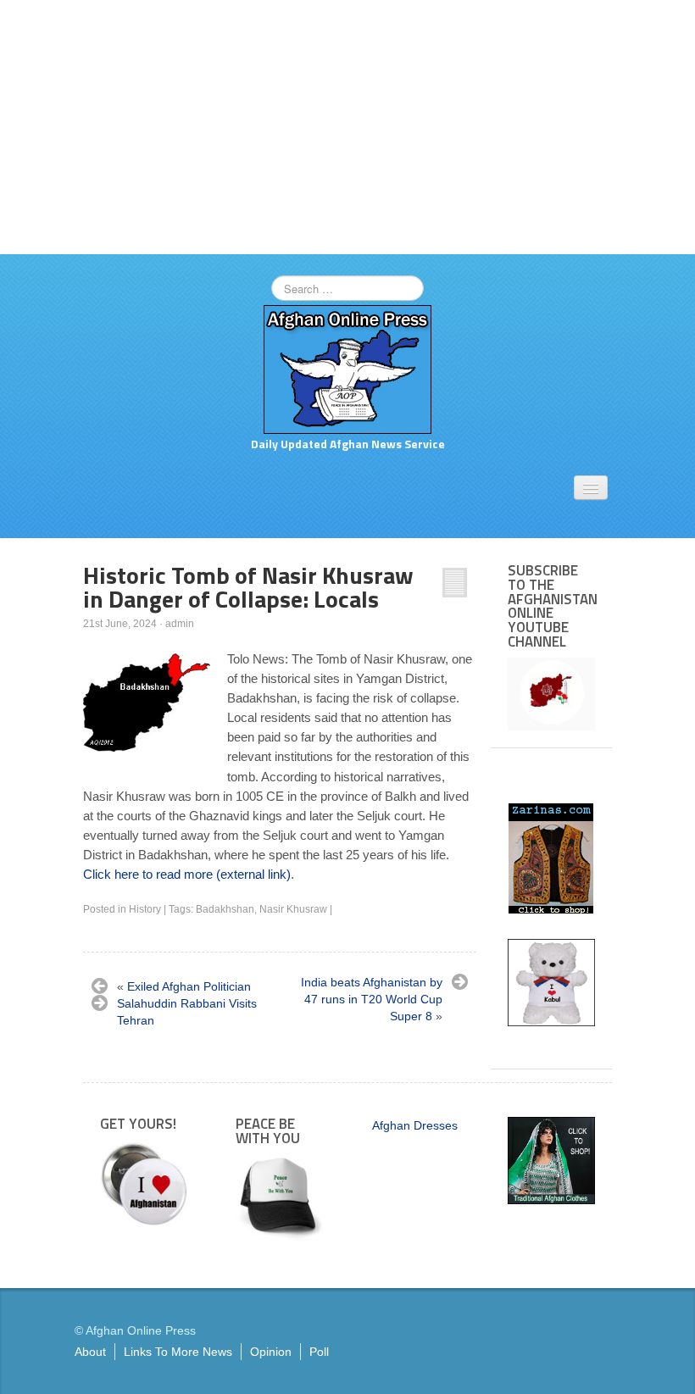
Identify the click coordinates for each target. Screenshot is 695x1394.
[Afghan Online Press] (347, 368)
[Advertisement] (347, 127)
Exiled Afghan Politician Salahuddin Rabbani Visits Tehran (187, 1003)
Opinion (271, 1351)
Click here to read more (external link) (187, 874)
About (90, 1351)
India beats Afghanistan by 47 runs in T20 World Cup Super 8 (371, 999)
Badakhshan (225, 909)
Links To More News (178, 1351)
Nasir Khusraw (293, 909)
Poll (319, 1351)
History (145, 909)
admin (179, 624)
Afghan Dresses (415, 1125)
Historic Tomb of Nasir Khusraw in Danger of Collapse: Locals (248, 587)
